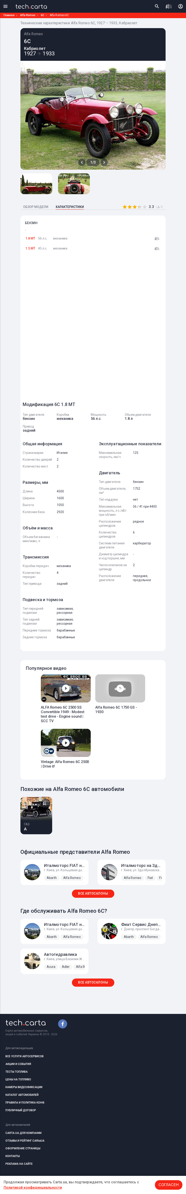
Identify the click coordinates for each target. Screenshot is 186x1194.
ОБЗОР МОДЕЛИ (35, 207)
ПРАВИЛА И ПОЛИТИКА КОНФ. (25, 1102)
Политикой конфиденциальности (33, 1187)
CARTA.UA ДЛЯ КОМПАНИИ (23, 1133)
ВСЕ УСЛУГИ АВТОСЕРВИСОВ (24, 1056)
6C (42, 15)
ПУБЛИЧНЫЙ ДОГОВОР (20, 1110)
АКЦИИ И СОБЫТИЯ (18, 1064)
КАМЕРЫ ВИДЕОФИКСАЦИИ (23, 1087)
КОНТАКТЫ (12, 1156)
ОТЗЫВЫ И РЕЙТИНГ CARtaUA (24, 1140)
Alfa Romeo (27, 15)
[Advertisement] (57, 328)
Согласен (169, 1185)
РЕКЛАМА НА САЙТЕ (19, 1163)
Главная (9, 15)
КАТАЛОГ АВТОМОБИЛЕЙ (22, 1094)
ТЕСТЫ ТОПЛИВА (16, 1071)
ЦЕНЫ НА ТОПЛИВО (18, 1079)
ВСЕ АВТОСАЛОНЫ (93, 893)
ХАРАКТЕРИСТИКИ (70, 207)
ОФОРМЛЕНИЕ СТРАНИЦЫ (22, 1148)
